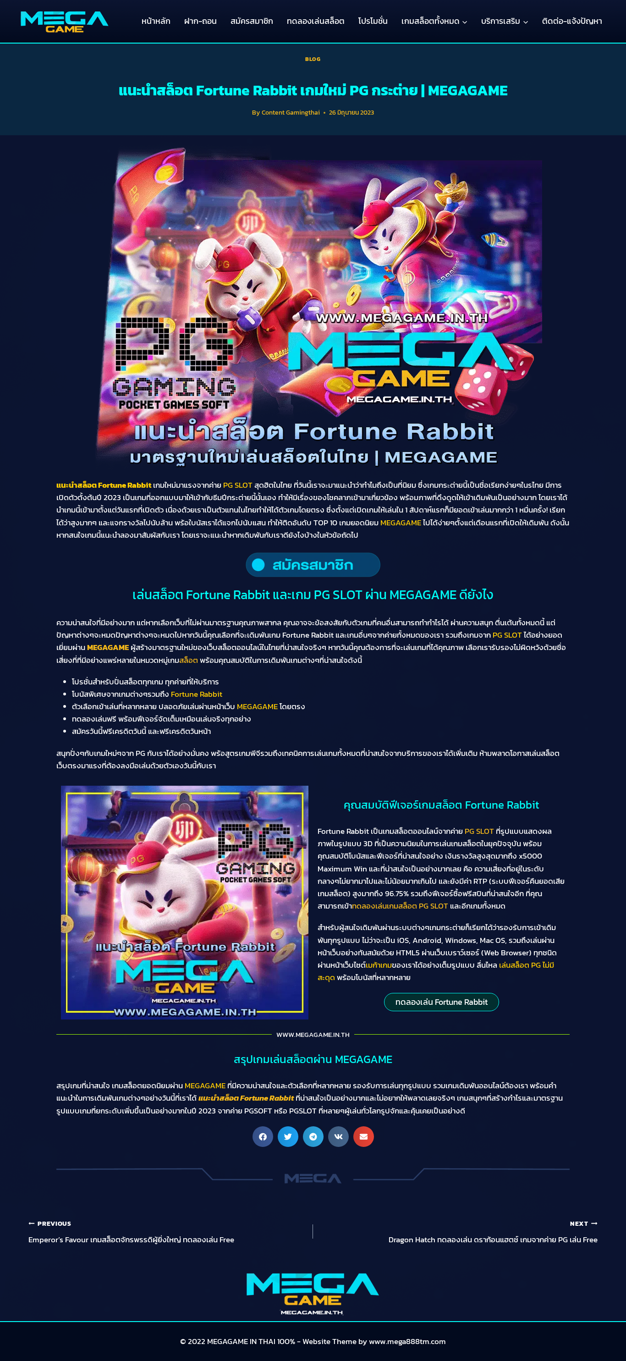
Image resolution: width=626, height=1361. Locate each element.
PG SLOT (479, 831)
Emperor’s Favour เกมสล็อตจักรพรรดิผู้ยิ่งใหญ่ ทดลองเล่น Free (131, 1232)
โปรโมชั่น (373, 21)
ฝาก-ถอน (200, 21)
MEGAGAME (108, 647)
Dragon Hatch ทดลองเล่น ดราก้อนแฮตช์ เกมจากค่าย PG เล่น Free (493, 1232)
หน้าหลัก (156, 21)
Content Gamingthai (291, 112)
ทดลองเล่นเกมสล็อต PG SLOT (400, 906)
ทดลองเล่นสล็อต (316, 21)
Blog (312, 59)
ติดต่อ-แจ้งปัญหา (572, 21)
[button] (263, 1136)
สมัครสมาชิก (252, 21)
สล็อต (188, 660)
